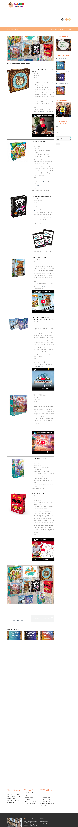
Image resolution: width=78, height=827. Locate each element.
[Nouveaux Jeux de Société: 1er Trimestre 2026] (60, 65)
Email (57, 132)
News (15, 24)
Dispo (9, 611)
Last (61, 130)
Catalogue (48, 24)
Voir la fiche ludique (38, 537)
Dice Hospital (45, 286)
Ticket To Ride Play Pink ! (42, 619)
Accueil (9, 24)
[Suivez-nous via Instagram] (69, 19)
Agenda (54, 24)
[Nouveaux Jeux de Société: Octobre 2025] (60, 90)
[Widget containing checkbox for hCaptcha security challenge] (63, 138)
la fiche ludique (39, 185)
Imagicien (40, 366)
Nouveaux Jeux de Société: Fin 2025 (62, 71)
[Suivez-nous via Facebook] (66, 19)
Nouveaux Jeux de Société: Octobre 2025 (62, 84)
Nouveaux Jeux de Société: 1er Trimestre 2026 (13, 791)
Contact (59, 24)
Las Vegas (40, 181)
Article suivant (47, 617)
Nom (57, 126)
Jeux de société (22, 24)
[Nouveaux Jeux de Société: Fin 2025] (60, 77)
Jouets (36, 24)
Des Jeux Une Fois (44, 111)
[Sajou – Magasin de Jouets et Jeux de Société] (16, 4)
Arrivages (30, 24)
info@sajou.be (46, 825)
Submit (58, 144)
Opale (44, 181)
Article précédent (15, 617)
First (56, 130)
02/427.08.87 (44, 823)
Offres (41, 24)
